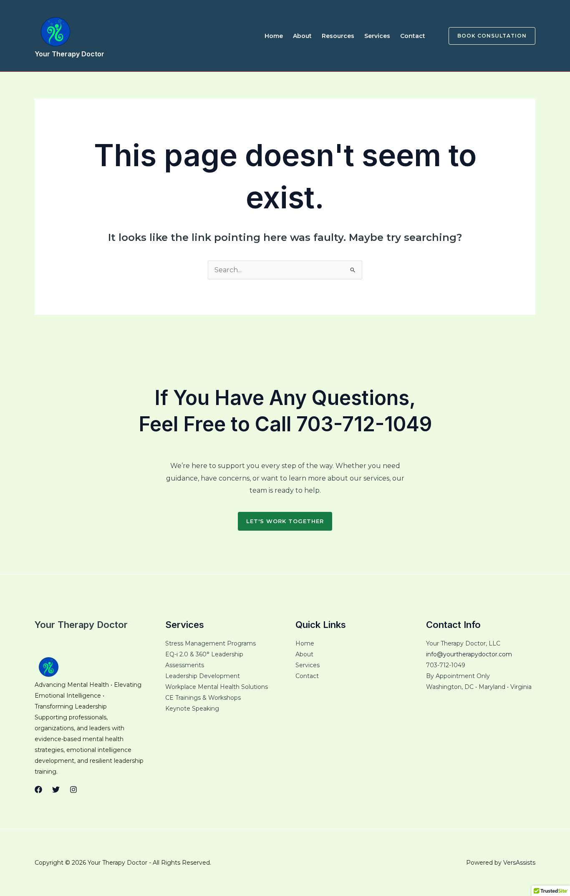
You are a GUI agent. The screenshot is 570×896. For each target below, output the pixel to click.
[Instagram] (73, 789)
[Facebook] (38, 789)
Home (274, 36)
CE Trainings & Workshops (203, 697)
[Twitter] (56, 789)
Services (377, 36)
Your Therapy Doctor (69, 54)
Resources (338, 36)
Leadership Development (202, 676)
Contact (412, 36)
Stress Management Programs (210, 643)
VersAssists (519, 862)
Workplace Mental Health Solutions (216, 687)
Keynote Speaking (192, 708)
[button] (487, 36)
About (302, 36)
